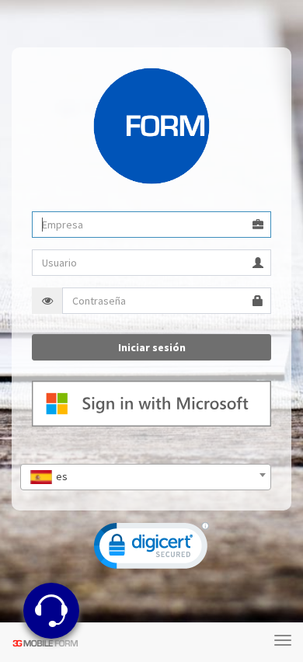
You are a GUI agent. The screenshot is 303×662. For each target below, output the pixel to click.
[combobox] (145, 477)
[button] (151, 549)
